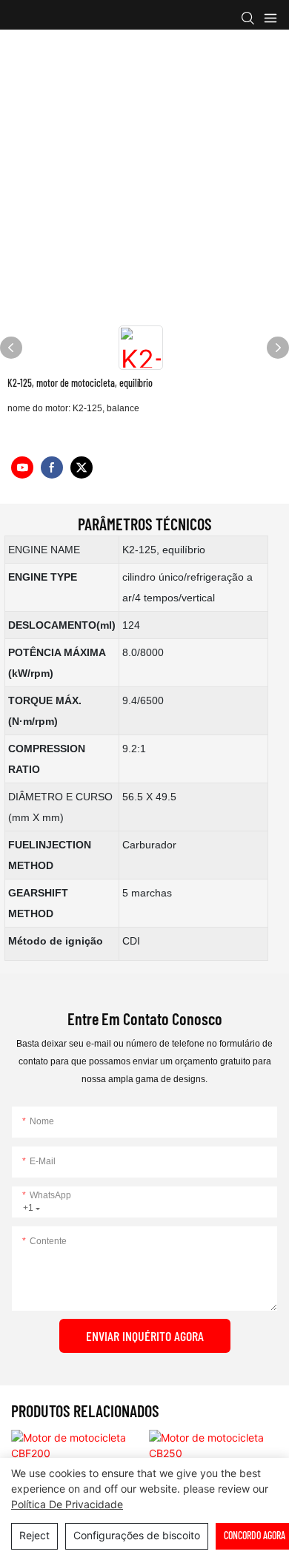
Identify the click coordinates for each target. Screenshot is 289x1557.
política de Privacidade (67, 1504)
